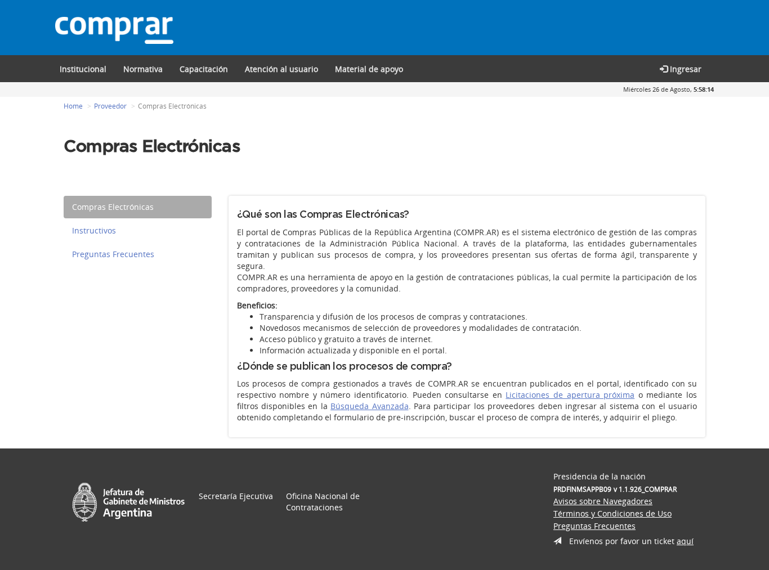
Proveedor (110, 106)
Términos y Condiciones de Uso (612, 513)
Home (73, 106)
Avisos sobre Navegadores (602, 501)
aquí (685, 541)
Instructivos (94, 230)
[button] (203, 68)
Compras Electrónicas (113, 206)
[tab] (138, 207)
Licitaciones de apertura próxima (570, 394)
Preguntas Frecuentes (113, 254)
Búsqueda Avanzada (369, 406)
